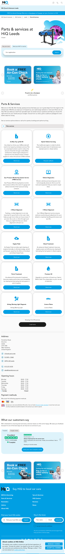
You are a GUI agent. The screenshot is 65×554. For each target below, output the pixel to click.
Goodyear (32, 13)
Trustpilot (5, 430)
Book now (17, 161)
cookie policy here (19, 550)
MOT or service (19, 46)
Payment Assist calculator (42, 405)
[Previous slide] (2, 75)
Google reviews (14, 430)
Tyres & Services (37, 495)
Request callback (48, 161)
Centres (18, 17)
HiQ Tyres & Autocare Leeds (9, 8)
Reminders (4, 502)
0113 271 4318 (8, 366)
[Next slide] (62, 75)
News (34, 505)
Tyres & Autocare (6, 17)
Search (57, 52)
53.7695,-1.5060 (9, 357)
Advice (3, 505)
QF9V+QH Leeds (9, 361)
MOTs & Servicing (7, 495)
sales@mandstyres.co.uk (11, 370)
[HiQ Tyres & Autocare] (5, 3)
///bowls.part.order (10, 353)
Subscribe (59, 520)
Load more (32, 324)
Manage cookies (54, 544)
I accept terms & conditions (44, 526)
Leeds (25, 17)
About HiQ (4, 508)
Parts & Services (6, 498)
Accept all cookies (54, 548)
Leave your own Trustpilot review (32, 449)
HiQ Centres (36, 498)
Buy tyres (6, 46)
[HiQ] (7, 489)
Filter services (10, 126)
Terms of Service (42, 532)
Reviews (35, 502)
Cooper (40, 13)
